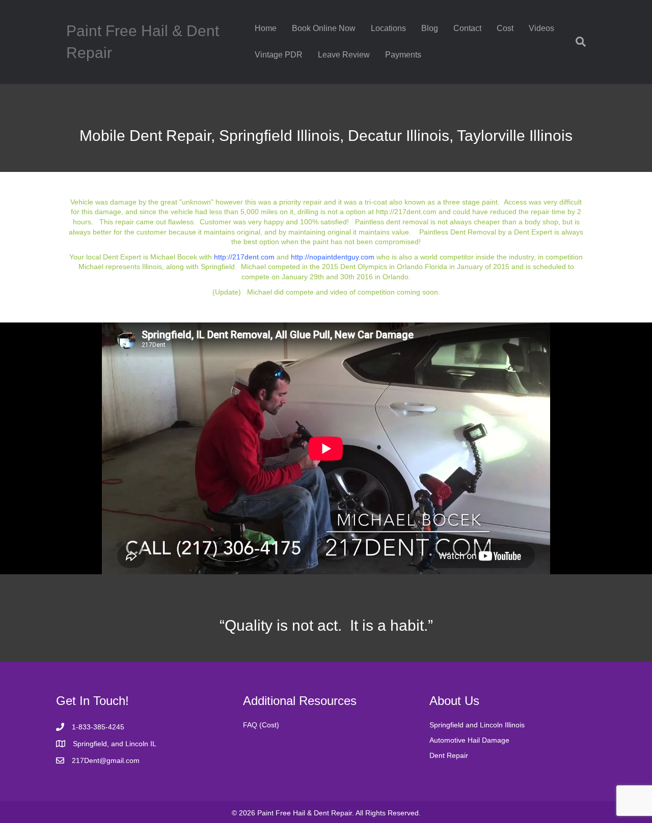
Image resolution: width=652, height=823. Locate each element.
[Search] (577, 41)
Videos (541, 28)
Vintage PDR (279, 54)
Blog (429, 28)
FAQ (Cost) (261, 725)
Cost (505, 28)
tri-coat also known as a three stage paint (431, 202)
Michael (253, 266)
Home (266, 28)
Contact (467, 28)
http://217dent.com (406, 212)
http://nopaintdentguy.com (332, 257)
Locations (388, 28)
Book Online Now (324, 28)
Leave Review (344, 54)
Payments (403, 54)
